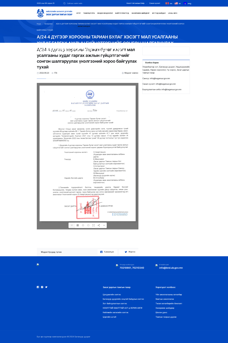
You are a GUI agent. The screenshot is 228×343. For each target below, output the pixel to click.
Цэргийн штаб (109, 317)
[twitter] (42, 287)
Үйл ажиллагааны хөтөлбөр (169, 294)
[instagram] (46, 287)
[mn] (168, 3)
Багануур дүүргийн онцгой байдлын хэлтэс (123, 299)
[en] (177, 3)
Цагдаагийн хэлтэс (112, 294)
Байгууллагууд (122, 13)
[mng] (186, 3)
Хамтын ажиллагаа (165, 299)
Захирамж (48, 24)
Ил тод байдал (158, 13)
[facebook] (38, 287)
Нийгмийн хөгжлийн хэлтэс (115, 312)
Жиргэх (132, 252)
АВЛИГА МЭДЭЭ (84, 26)
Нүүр (78, 13)
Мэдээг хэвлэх (131, 73)
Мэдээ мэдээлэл (105, 13)
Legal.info (172, 13)
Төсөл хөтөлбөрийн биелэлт (169, 303)
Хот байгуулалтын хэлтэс (115, 303)
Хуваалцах (109, 252)
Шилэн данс (161, 312)
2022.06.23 (44, 73)
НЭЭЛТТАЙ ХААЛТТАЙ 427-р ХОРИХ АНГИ (122, 308)
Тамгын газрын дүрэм (166, 317)
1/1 (72, 225)
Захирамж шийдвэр (140, 13)
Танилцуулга (89, 13)
